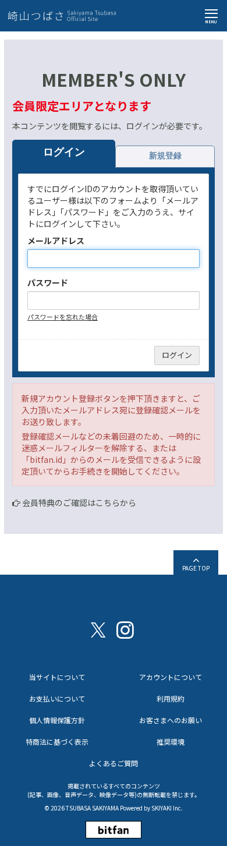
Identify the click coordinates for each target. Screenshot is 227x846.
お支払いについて (57, 698)
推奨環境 (171, 741)
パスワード (47, 282)
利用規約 (171, 698)
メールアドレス (55, 240)
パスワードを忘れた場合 (62, 316)
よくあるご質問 (113, 763)
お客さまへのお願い (170, 720)
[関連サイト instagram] (125, 629)
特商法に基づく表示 (57, 741)
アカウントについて (170, 677)
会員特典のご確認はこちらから (79, 502)
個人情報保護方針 (57, 720)
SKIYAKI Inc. (167, 807)
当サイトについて (57, 677)
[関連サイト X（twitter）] (98, 629)
